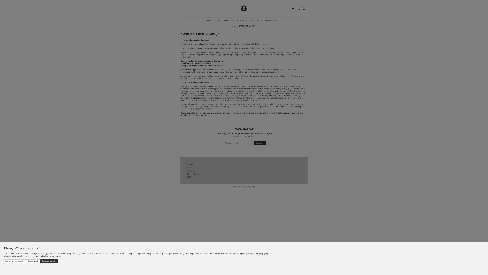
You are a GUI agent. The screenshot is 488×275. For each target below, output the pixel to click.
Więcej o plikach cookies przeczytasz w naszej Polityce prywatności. (32, 256)
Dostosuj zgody (33, 261)
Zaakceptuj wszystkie (49, 261)
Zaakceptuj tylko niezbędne (14, 261)
